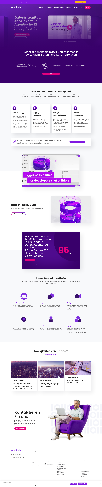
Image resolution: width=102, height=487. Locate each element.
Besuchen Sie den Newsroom (51, 354)
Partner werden (29, 260)
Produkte (49, 7)
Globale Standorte (60, 458)
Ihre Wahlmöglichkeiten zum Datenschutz (85, 460)
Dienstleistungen (72, 454)
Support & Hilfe (72, 456)
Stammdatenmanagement (50, 461)
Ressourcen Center (58, 7)
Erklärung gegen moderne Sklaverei (60, 472)
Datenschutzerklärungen (85, 454)
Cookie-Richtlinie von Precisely (85, 463)
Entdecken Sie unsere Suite (18, 213)
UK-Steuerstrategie (60, 474)
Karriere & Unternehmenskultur (60, 455)
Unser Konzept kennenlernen (22, 34)
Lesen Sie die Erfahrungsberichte (51, 73)
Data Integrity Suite (19, 303)
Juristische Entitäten (85, 471)
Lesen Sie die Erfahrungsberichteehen (34, 264)
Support (68, 7)
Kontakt (88, 7)
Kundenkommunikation (36, 465)
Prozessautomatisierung (36, 460)
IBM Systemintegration (49, 459)
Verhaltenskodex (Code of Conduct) (61, 469)
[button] (69, 27)
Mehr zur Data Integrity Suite (77, 142)
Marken (82, 469)
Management (59, 460)
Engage (69, 326)
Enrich (42, 326)
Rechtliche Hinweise (85, 451)
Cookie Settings (73, 483)
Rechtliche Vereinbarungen (84, 474)
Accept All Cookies (82, 483)
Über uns (75, 7)
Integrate (43, 303)
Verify (69, 303)
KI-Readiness (34, 458)
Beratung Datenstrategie (49, 457)
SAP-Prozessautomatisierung (49, 464)
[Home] (16, 7)
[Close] (100, 483)
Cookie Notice (38, 485)
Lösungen (41, 7)
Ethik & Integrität (60, 466)
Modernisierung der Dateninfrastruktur (35, 455)
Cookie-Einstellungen (85, 465)
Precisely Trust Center (61, 464)
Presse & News (59, 462)
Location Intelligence (36, 457)
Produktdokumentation (73, 457)
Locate (14, 326)
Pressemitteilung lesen (80, 2)
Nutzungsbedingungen (85, 467)
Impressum (83, 476)
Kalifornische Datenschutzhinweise (85, 456)
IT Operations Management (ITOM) (36, 463)
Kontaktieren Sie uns (20, 37)
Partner (58, 457)
